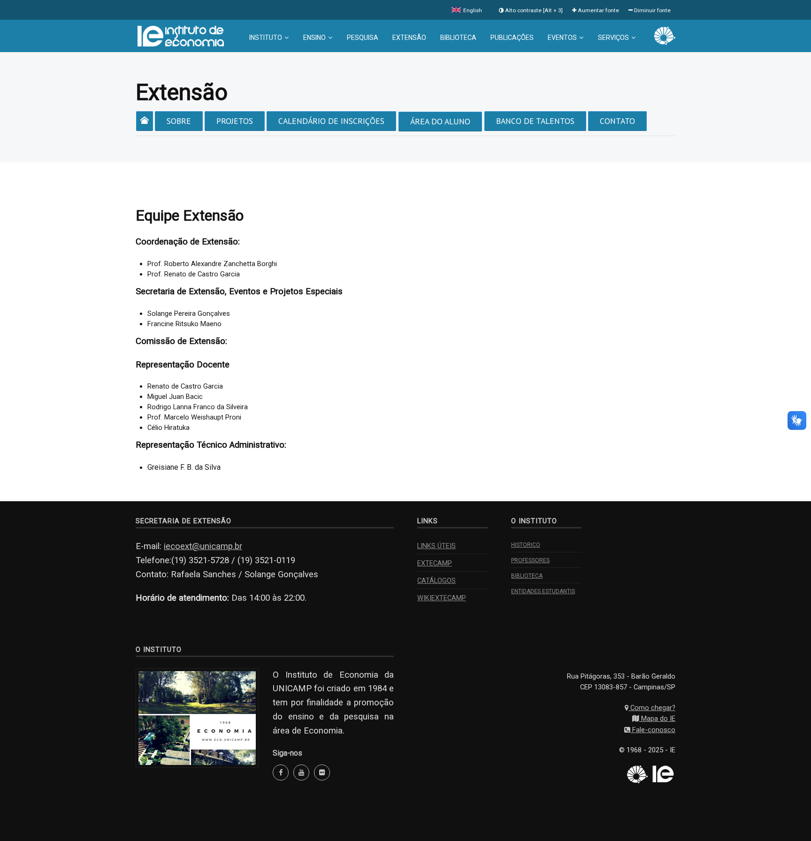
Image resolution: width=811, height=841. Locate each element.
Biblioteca (458, 37)
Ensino (314, 37)
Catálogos (436, 580)
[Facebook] (281, 772)
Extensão (409, 37)
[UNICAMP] (664, 35)
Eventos (562, 37)
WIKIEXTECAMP (441, 598)
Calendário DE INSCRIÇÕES (331, 120)
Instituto (265, 37)
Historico (525, 545)
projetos (234, 120)
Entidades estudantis (543, 591)
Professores (530, 560)
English (472, 10)
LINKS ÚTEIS (436, 546)
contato (617, 120)
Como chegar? (651, 707)
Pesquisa (362, 37)
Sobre (179, 120)
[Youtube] (301, 772)
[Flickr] (322, 772)
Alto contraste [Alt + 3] (533, 10)
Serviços (613, 37)
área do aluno (440, 121)
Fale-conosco (652, 730)
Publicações (512, 37)
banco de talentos (535, 120)
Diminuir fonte (652, 10)
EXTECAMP (434, 563)
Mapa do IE (657, 718)
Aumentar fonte (597, 10)
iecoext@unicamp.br (203, 546)
